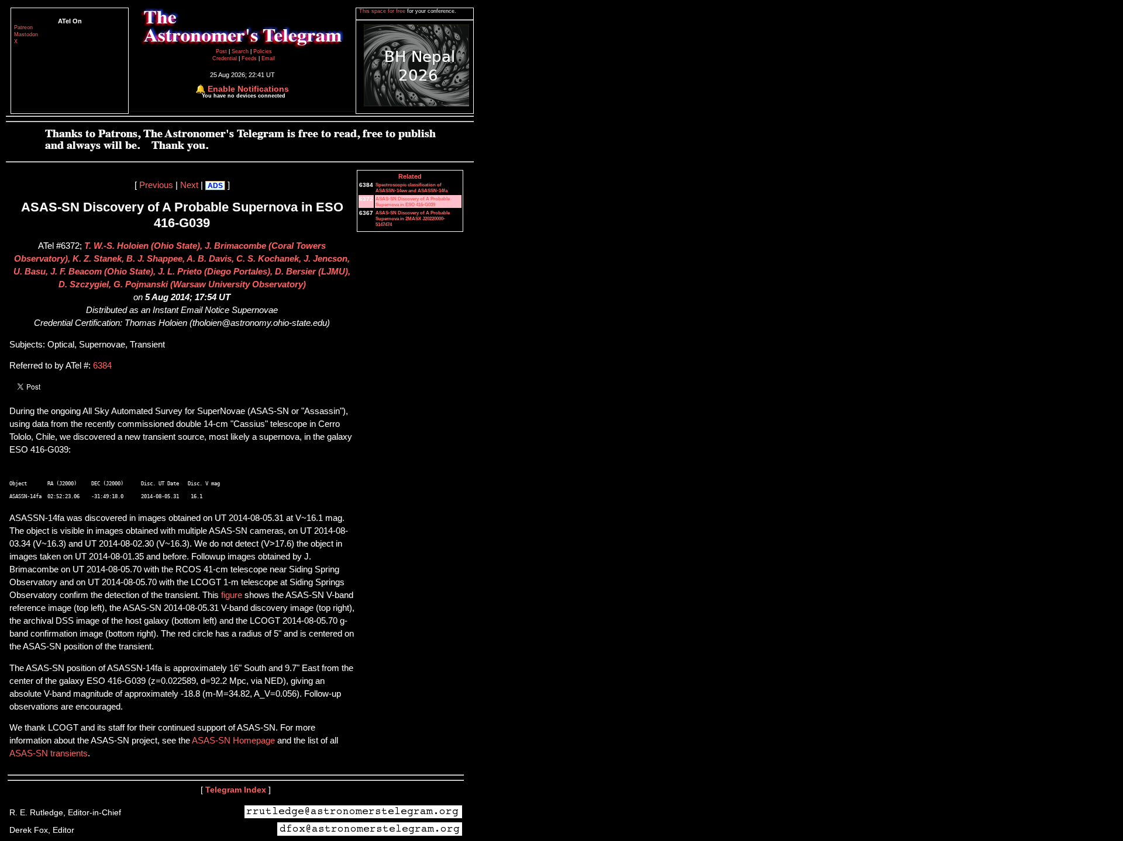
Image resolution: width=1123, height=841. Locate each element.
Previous (156, 185)
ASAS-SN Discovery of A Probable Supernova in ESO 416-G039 (413, 201)
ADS (215, 186)
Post (222, 51)
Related (410, 176)
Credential (225, 58)
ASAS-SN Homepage (233, 740)
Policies (262, 51)
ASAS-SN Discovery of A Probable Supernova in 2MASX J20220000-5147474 (413, 218)
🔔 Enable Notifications (242, 88)
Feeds (249, 58)
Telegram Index (235, 789)
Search (241, 51)
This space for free (383, 11)
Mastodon (26, 34)
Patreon (23, 27)
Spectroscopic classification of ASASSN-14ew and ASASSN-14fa (411, 187)
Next (189, 185)
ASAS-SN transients (48, 753)
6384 (102, 365)
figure (231, 595)
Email (268, 58)
